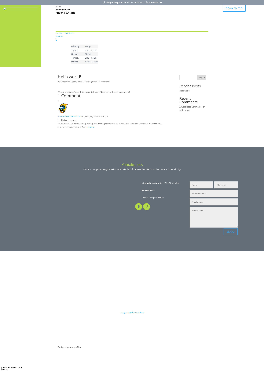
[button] (132, 6)
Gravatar (90, 127)
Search (202, 77)
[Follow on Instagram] (146, 206)
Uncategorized (90, 81)
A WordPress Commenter (69, 116)
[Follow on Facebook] (138, 206)
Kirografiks (65, 81)
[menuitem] (132, 6)
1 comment (104, 81)
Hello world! (184, 90)
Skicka (231, 231)
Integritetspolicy (127, 312)
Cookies (140, 312)
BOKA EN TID (234, 8)
